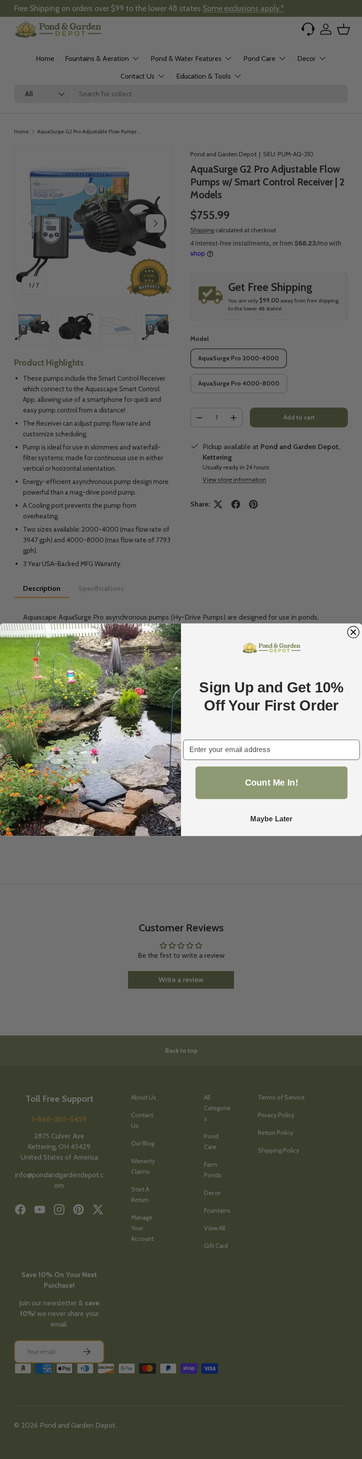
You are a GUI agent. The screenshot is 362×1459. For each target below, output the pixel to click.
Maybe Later (271, 819)
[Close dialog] (353, 632)
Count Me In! (271, 782)
